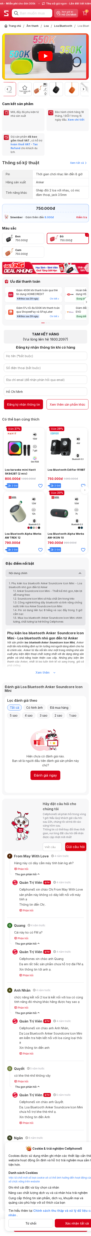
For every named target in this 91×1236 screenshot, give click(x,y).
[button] (86, 57)
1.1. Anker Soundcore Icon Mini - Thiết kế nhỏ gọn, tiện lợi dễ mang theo (47, 592)
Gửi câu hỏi (75, 847)
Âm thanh (32, 25)
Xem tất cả (77, 162)
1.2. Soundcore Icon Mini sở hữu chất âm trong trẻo (43, 598)
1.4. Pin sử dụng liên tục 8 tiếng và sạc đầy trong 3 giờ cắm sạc (47, 612)
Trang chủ (14, 25)
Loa (46, 25)
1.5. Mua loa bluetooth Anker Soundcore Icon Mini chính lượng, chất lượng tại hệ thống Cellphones (47, 619)
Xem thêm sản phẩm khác (67, 404)
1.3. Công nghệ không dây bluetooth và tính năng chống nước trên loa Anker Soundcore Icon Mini (47, 604)
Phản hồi (22, 869)
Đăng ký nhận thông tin (23, 404)
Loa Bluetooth (63, 25)
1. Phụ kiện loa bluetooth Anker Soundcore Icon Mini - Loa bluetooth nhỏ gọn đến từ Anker (45, 585)
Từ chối (30, 1223)
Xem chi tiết (76, 119)
